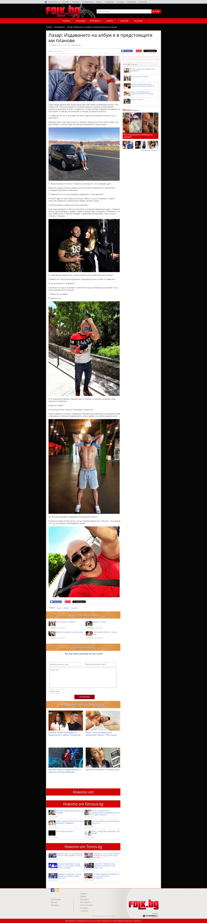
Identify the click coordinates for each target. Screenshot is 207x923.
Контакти (55, 905)
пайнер (66, 608)
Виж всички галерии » (149, 150)
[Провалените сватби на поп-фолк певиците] (152, 145)
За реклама (56, 899)
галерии (131, 110)
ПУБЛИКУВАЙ (84, 697)
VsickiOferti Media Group (46, 2)
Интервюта (60, 27)
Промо (83, 896)
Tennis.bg (75, 2)
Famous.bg (143, 2)
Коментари (128, 51)
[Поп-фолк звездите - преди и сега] (140, 145)
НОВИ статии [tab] (131, 64)
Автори (54, 902)
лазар (59, 608)
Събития (84, 911)
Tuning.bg (120, 2)
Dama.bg (65, 2)
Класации (84, 899)
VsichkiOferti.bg (53, 2)
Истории (84, 908)
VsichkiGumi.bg (87, 2)
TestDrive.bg (131, 2)
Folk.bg (98, 2)
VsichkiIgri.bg (108, 2)
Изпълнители (86, 905)
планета (74, 608)
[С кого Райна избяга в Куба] (128, 145)
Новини (83, 893)
